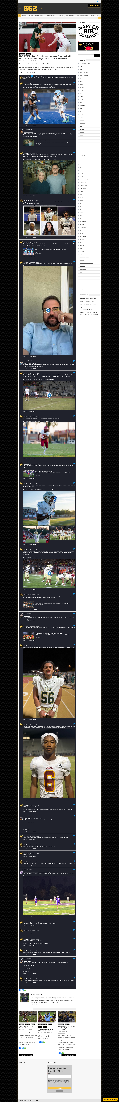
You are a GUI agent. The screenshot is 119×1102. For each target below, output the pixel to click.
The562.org (26, 83)
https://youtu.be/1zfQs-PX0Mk (30, 557)
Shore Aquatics (83, 221)
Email (49, 1073)
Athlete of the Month (84, 72)
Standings (82, 245)
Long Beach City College (84, 179)
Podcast (81, 206)
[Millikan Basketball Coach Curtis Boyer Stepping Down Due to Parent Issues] (67, 1016)
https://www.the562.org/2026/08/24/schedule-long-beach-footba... (39, 87)
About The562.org (70, 15)
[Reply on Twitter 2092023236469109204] (24, 125)
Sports (30, 15)
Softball (81, 233)
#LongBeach (48, 364)
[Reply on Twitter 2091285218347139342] (24, 356)
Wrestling (81, 287)
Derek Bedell (27, 616)
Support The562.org (39, 15)
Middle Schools (83, 188)
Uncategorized (83, 269)
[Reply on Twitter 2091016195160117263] (24, 925)
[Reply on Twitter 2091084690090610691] (24, 459)
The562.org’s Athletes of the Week (87, 301)
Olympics (81, 200)
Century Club (82, 105)
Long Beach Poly (42, 1024)
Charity (81, 108)
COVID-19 (82, 120)
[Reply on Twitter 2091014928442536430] (24, 917)
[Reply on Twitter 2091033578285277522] (24, 720)
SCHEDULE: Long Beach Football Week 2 (88, 298)
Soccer (28, 54)
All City (81, 66)
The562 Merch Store (51, 15)
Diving (81, 126)
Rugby (81, 215)
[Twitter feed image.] (49, 106)
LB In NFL (81, 176)
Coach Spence (27, 818)
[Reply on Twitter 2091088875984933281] (24, 412)
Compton (81, 117)
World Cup (82, 284)
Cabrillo (22, 1024)
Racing (81, 209)
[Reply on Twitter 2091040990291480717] (24, 641)
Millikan (67, 1024)
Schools (24, 15)
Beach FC (81, 90)
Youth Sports (82, 290)
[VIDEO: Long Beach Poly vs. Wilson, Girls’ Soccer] (47, 1016)
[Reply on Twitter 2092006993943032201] (24, 195)
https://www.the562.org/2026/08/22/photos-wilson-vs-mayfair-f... (39, 421)
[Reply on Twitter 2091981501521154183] (24, 257)
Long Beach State (83, 185)
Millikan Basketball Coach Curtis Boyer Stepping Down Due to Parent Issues (66, 1027)
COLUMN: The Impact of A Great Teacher (88, 304)
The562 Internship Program (82, 15)
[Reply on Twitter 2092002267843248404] (24, 237)
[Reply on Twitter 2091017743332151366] (24, 865)
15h (37, 83)
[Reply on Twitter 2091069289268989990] (24, 589)
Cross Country (82, 123)
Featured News (83, 138)
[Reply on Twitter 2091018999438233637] (24, 857)
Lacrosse (81, 164)
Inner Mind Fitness (83, 156)
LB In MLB (82, 170)
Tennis (81, 254)
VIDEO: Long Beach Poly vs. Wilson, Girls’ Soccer (45, 1030)
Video (97, 15)
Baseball (81, 84)
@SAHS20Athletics (41, 872)
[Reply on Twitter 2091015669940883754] (24, 934)
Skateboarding (83, 227)
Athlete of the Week (84, 75)
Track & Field (82, 266)
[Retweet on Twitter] (22, 129)
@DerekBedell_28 (34, 616)
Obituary (81, 197)
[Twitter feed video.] (48, 310)
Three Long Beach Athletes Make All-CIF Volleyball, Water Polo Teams (27, 1055)
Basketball (22, 54)
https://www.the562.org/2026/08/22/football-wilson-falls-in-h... (38, 379)
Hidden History (83, 150)
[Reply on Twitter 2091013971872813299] (24, 954)
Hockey (81, 153)
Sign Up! (60, 1088)
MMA (81, 194)
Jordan (81, 161)
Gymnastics (82, 147)
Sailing (81, 218)
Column (81, 114)
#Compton (25, 364)
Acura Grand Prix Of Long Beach (86, 63)
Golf (80, 144)
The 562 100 (60, 15)
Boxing (81, 93)
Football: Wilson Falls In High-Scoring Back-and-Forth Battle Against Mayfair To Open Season (89, 313)
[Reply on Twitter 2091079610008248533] (24, 479)
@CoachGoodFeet (34, 818)
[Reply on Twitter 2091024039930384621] (24, 831)
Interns (81, 159)
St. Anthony (82, 242)
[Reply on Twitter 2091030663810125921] (24, 812)
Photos (92, 15)
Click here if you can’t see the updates (28, 72)
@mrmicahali (31, 363)
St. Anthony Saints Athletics (31, 872)
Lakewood (82, 167)
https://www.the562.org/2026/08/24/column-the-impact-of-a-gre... (39, 159)
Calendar (81, 99)
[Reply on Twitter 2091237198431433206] (24, 368)
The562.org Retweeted (28, 129)
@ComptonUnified (29, 366)
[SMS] (25, 990)
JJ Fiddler (30, 1029)
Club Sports (82, 111)
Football (81, 141)
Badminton (82, 81)
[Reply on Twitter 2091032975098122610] (24, 800)
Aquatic (81, 69)
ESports (81, 135)
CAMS (81, 102)
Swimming (82, 251)
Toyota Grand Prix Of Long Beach (86, 263)
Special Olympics (83, 236)
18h (37, 242)
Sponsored (82, 239)
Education (82, 132)
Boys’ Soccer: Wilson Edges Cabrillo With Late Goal (26, 1027)
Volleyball (82, 275)
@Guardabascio (37, 132)
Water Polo (82, 278)
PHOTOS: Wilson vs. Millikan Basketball (69, 1055)
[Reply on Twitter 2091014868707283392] (24, 946)
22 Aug (37, 262)
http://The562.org (34, 1004)
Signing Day (82, 224)
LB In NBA (82, 173)
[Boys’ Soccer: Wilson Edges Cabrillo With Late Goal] (28, 1016)
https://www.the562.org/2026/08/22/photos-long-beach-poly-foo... (39, 490)
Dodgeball (82, 129)
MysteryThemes (34, 1100)
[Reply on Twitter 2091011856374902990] (24, 982)
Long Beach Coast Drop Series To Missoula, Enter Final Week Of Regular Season (90, 308)
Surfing (81, 248)
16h (42, 132)
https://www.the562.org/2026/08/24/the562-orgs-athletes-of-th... (39, 205)
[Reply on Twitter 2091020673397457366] (24, 848)
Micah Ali (26, 363)
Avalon (81, 78)
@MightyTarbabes (38, 366)
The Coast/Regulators (84, 257)
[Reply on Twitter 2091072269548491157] (24, 545)
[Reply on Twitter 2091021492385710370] (24, 840)
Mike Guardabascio (35, 61)
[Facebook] (20, 990)
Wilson (32, 1024)
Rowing (81, 212)
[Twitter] (23, 990)
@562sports (32, 83)
